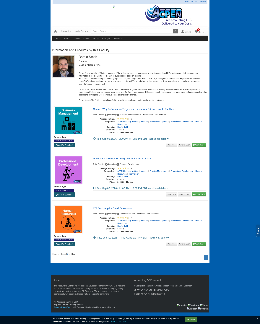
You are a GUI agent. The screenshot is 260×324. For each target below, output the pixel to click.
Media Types (81, 31)
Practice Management (159, 121)
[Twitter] (204, 305)
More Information (118, 321)
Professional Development (182, 121)
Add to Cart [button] (199, 145)
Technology (134, 173)
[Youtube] (182, 305)
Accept (192, 319)
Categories (66, 31)
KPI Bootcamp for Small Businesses (112, 208)
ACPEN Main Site (144, 289)
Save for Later (184, 145)
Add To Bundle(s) (65, 145)
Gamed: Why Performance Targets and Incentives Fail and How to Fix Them (134, 109)
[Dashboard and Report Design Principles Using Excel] (68, 169)
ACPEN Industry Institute (128, 121)
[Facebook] (193, 305)
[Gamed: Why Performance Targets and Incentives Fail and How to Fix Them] (68, 120)
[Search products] (175, 31)
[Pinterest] (203, 308)
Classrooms (118, 38)
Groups (96, 38)
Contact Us (202, 1)
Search (67, 38)
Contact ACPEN (163, 289)
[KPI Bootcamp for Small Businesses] (68, 219)
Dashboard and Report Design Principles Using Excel (122, 158)
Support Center (61, 304)
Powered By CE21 (62, 307)
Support (86, 38)
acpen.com (92, 293)
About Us (194, 1)
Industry (144, 121)
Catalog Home (140, 285)
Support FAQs (168, 285)
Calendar (77, 38)
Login (150, 285)
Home (186, 1)
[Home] (55, 31)
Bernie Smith (122, 127)
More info (171, 145)
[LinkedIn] (192, 308)
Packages (106, 38)
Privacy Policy (76, 304)
